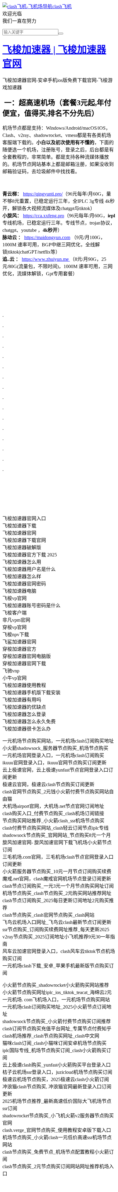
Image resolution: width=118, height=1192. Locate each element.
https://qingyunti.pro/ (43, 193)
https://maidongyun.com (47, 237)
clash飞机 (62, 6)
